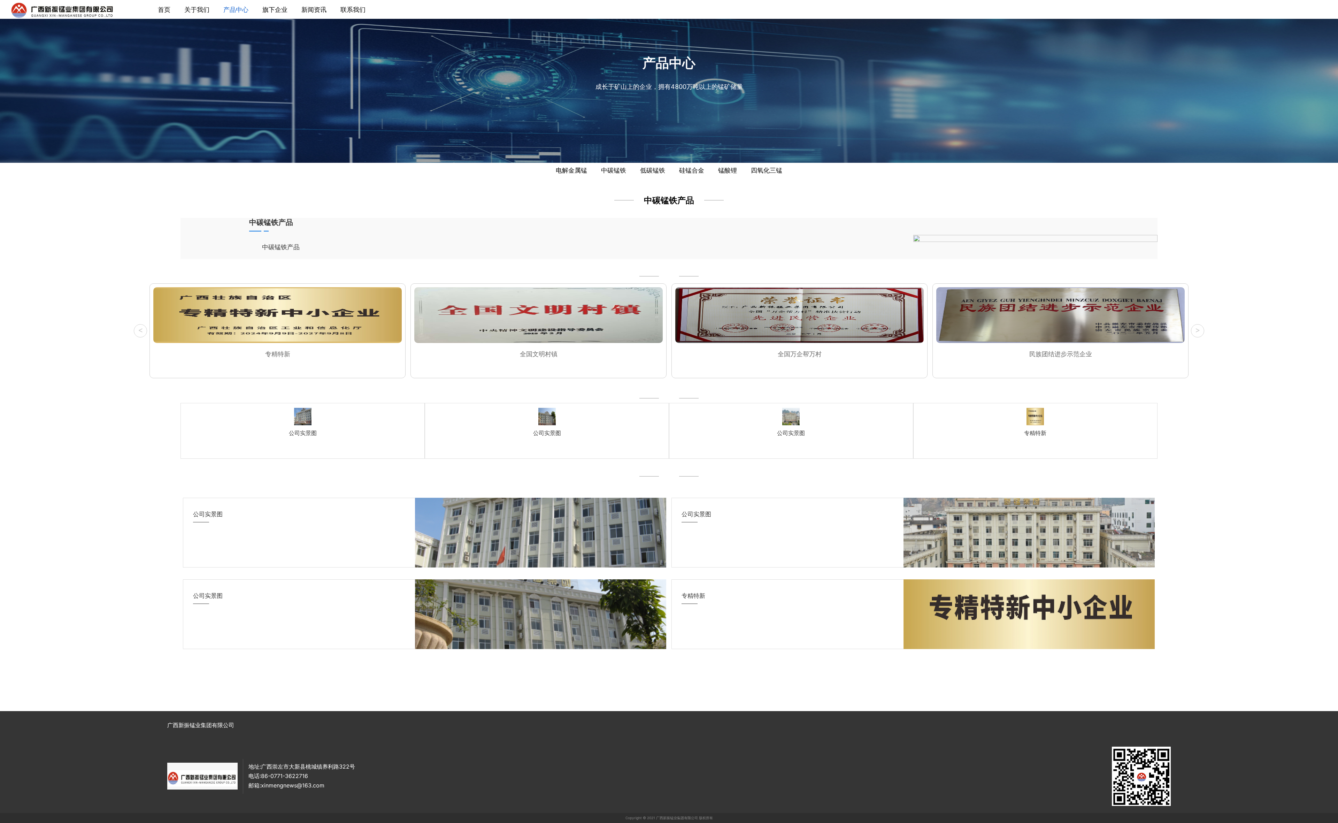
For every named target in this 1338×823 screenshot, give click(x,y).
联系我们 (353, 9)
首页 (164, 9)
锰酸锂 (727, 170)
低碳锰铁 (652, 170)
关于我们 (196, 9)
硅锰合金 (691, 170)
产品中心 (235, 9)
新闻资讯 (313, 9)
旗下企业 (274, 9)
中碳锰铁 (613, 170)
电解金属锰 (571, 170)
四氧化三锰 (766, 170)
